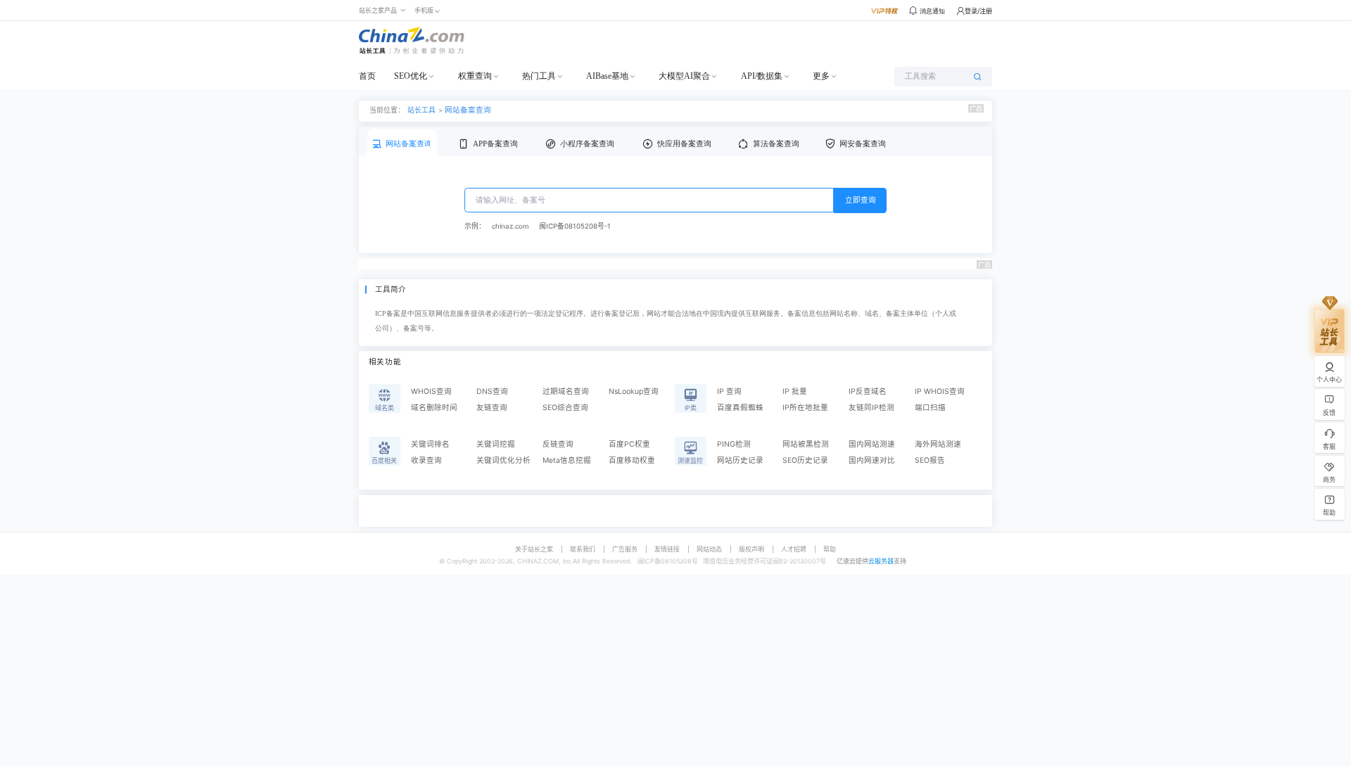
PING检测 (734, 444)
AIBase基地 (607, 76)
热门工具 (539, 76)
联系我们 (582, 549)
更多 (821, 76)
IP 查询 (729, 391)
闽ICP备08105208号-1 (575, 226)
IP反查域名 (868, 391)
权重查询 (475, 76)
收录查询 (426, 460)
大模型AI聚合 (684, 76)
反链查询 (558, 444)
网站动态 (709, 549)
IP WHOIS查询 (940, 391)
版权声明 (751, 549)
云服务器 (881, 561)
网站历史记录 (740, 460)
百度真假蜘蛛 (740, 407)
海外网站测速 (938, 444)
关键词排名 (430, 444)
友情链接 (667, 549)
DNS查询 (492, 391)
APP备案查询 (495, 144)
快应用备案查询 (684, 144)
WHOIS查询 (431, 391)
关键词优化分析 (503, 460)
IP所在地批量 (805, 407)
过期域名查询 (566, 391)
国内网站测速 (872, 444)
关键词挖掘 (495, 444)
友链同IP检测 (871, 407)
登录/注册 (978, 11)
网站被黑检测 (805, 444)
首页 (367, 76)
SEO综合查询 (565, 407)
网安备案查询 (862, 144)
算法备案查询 (776, 144)
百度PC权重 (629, 444)
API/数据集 (761, 76)
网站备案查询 (468, 110)
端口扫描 (930, 407)
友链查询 (491, 407)
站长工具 (421, 109)
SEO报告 (930, 460)
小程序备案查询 (587, 144)
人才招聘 (793, 549)
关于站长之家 (534, 549)
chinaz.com (510, 226)
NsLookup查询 (634, 391)
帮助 (829, 549)
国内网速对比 (872, 460)
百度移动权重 (632, 460)
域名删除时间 (434, 407)
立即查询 (860, 200)
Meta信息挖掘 (567, 460)
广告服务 (625, 549)
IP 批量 (794, 391)
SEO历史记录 (805, 460)
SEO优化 (410, 76)
